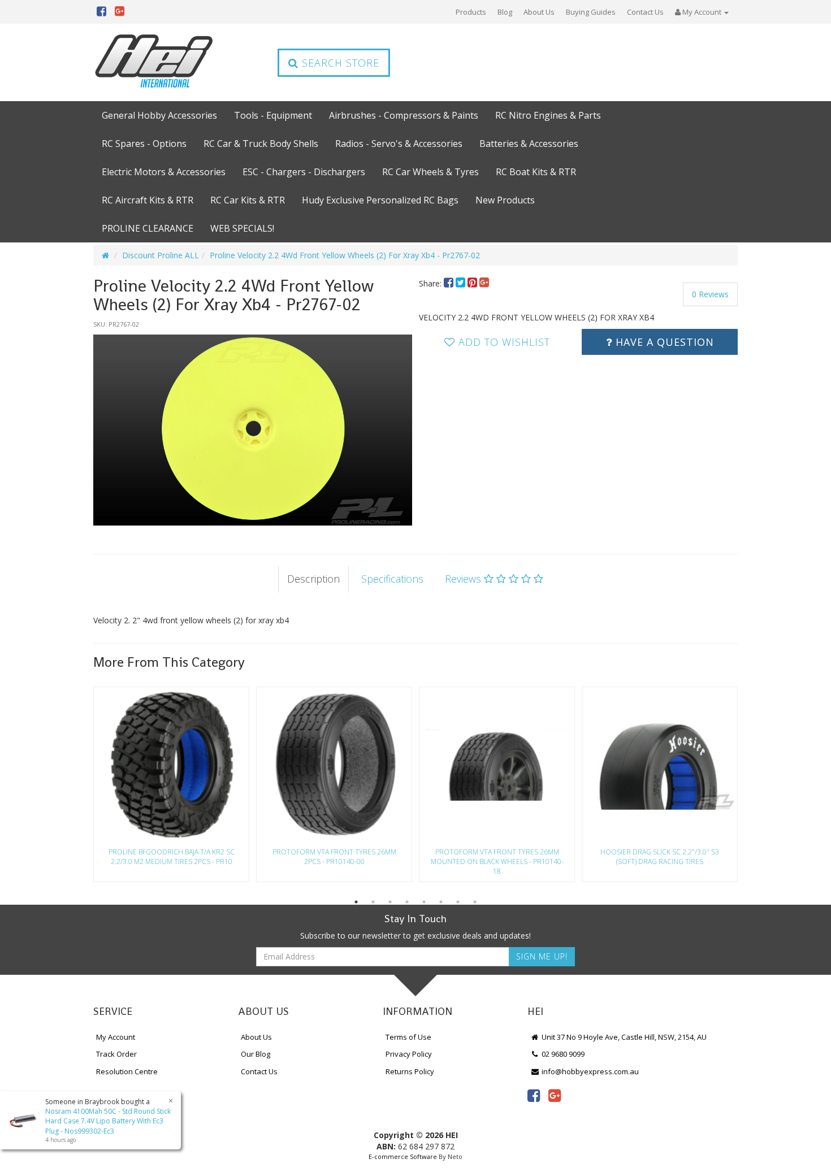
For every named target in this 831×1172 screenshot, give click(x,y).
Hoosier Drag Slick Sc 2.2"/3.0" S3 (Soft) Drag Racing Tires (659, 856)
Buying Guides (591, 12)
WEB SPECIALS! (242, 228)
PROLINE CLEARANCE (147, 228)
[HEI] (154, 62)
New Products (505, 200)
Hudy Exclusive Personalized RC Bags (380, 200)
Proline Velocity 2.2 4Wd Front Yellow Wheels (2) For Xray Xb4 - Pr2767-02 (345, 255)
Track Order (116, 1054)
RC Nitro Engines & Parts (548, 115)
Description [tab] (313, 578)
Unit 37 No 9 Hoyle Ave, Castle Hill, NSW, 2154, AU (623, 1037)
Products (471, 12)
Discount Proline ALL (160, 255)
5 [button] (424, 902)
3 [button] (390, 902)
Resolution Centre (127, 1071)
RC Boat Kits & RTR (536, 172)
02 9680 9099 (562, 1054)
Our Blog (255, 1054)
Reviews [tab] (464, 578)
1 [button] (356, 902)
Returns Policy (410, 1071)
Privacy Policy (409, 1054)
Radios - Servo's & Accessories (398, 143)
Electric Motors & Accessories (164, 172)
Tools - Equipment (273, 115)
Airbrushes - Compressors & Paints (403, 115)
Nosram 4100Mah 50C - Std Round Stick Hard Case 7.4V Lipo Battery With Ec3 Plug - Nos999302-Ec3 (108, 1120)
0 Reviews (710, 294)
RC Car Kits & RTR (247, 200)
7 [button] (458, 902)
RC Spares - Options (144, 143)
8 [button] (475, 902)
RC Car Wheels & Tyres (430, 172)
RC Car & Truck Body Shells (261, 143)
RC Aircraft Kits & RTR (147, 200)
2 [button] (373, 902)
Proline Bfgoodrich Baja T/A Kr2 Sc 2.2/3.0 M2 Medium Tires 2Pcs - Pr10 (172, 856)
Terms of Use (408, 1037)
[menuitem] (450, 283)
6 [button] (441, 902)
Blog (504, 12)
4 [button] (407, 902)
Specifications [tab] (392, 578)
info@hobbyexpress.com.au (589, 1071)
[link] (533, 1095)
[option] (252, 430)
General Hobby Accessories (159, 115)
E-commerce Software (403, 1156)
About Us (539, 12)
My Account (115, 1037)
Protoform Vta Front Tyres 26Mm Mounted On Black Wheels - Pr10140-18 (497, 861)
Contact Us (645, 12)
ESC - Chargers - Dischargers (304, 172)
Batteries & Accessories (528, 143)
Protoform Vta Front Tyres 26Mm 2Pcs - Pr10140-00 (334, 856)
